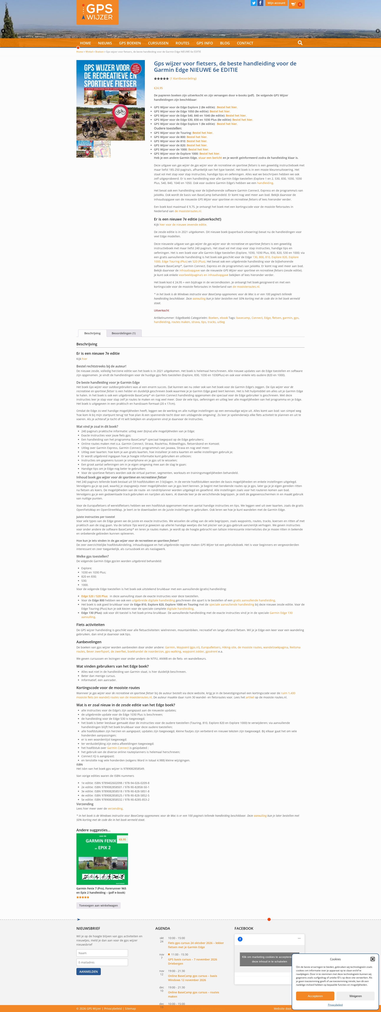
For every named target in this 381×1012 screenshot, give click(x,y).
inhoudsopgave (189, 270)
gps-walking (173, 651)
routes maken (181, 322)
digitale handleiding (180, 608)
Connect (257, 318)
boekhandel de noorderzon (146, 651)
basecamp (243, 318)
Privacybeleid (335, 1004)
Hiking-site (229, 647)
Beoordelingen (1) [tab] (124, 333)
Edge (267, 318)
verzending (115, 808)
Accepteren (315, 996)
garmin (287, 318)
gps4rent (211, 651)
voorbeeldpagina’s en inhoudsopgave (203, 275)
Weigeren (355, 996)
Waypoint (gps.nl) (188, 647)
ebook (224, 318)
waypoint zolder (193, 651)
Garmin (170, 647)
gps (296, 318)
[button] (373, 959)
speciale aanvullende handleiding (231, 604)
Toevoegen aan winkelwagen (98, 905)
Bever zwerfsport (97, 651)
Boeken (99, 51)
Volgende (378, 31)
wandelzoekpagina (275, 647)
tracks (212, 322)
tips (203, 322)
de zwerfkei (118, 651)
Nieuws (105, 43)
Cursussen (158, 43)
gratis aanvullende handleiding (254, 600)
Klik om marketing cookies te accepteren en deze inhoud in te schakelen (269, 959)
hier (84, 359)
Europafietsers (210, 647)
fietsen (276, 318)
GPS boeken (130, 43)
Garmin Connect (118, 748)
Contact (245, 43)
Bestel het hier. (227, 107)
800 (261, 257)
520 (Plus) (198, 261)
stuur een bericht (210, 158)
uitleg (221, 322)
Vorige (2, 31)
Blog (225, 43)
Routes (182, 43)
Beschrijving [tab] (92, 333)
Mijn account (276, 3)
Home (85, 43)
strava (195, 322)
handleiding (265, 183)
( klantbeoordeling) (183, 78)
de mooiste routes (250, 647)
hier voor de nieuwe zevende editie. (183, 224)
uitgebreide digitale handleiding (153, 600)
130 (255, 257)
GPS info (204, 43)
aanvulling (199, 298)
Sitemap (130, 1008)
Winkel (89, 51)
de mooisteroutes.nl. (188, 211)
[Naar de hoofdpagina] (97, 12)
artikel (250, 697)
